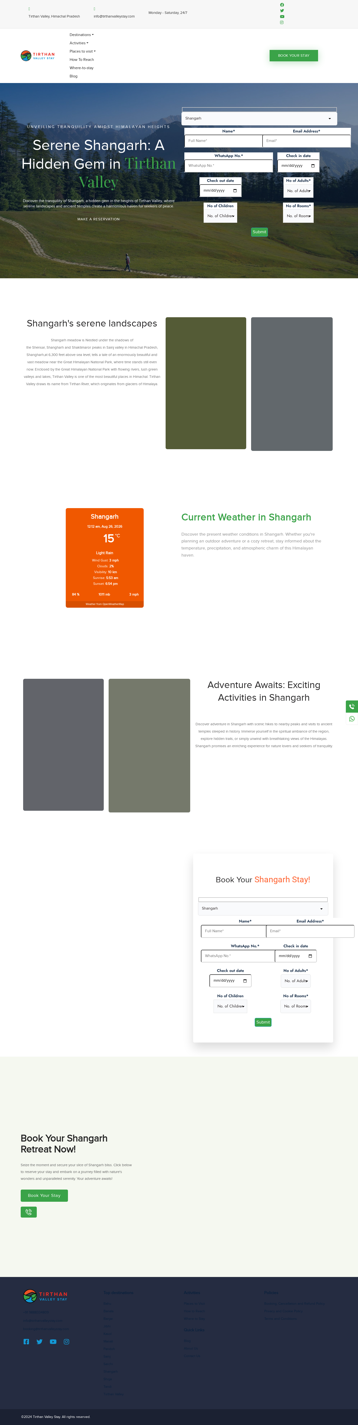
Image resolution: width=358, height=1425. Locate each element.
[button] (98, 219)
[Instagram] (69, 1342)
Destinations (80, 35)
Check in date (298, 155)
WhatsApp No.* (229, 155)
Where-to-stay (82, 68)
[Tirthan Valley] (37, 55)
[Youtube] (56, 1342)
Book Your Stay (294, 56)
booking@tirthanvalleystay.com (46, 1329)
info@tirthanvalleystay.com (42, 1321)
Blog (73, 76)
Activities (77, 43)
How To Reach (82, 59)
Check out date (220, 180)
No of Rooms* (298, 206)
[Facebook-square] (29, 1342)
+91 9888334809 (36, 1312)
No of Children (220, 206)
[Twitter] (43, 1342)
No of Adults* (298, 180)
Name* (228, 131)
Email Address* (306, 131)
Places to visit (81, 51)
